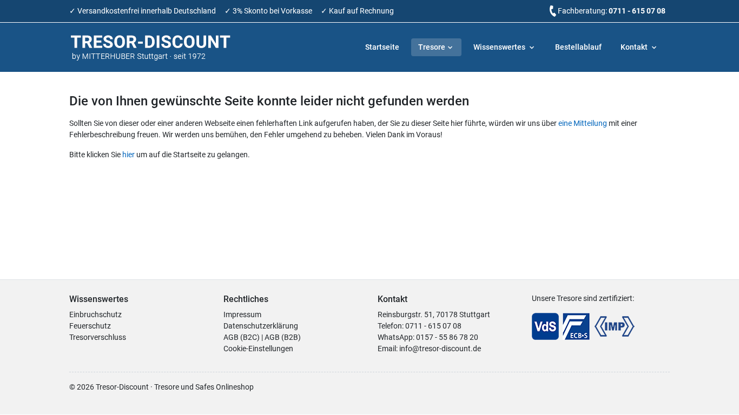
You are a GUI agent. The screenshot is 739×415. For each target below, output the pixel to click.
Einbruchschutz (95, 314)
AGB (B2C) (241, 337)
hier (128, 154)
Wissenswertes (500, 47)
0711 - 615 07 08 (637, 10)
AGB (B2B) (283, 337)
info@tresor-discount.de (440, 348)
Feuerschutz (90, 326)
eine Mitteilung (582, 123)
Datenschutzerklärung (260, 326)
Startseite (382, 47)
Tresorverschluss (97, 337)
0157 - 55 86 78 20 (447, 337)
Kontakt (635, 47)
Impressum (242, 314)
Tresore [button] (431, 47)
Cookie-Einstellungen (258, 348)
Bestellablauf (578, 47)
